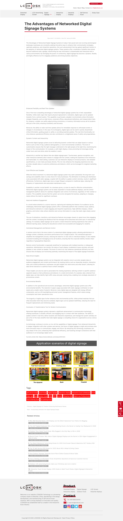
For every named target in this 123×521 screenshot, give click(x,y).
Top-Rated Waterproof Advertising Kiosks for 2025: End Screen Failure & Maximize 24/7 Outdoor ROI (62, 443)
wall (36, 396)
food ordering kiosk (33, 399)
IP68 (50, 396)
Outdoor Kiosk (81, 491)
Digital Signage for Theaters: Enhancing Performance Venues (49, 406)
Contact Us (89, 8)
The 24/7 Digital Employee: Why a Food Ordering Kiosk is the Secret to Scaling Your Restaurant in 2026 (63, 426)
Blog (83, 8)
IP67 (54, 396)
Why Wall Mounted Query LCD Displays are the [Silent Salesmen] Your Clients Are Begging (58, 421)
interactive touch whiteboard (81, 392)
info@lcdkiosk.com (97, 8)
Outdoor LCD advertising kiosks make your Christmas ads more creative (53, 464)
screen (60, 396)
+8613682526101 (74, 499)
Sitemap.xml (57, 518)
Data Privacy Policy (68, 518)
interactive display (64, 392)
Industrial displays (96, 491)
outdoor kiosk (43, 396)
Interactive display (69, 491)
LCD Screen (94, 489)
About (79, 8)
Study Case (95, 13)
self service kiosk (32, 392)
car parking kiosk (46, 399)
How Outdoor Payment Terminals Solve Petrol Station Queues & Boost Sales (54, 453)
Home (74, 8)
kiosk (93, 392)
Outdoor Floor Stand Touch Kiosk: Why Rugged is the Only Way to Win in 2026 (55, 431)
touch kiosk (42, 392)
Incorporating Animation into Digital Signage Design (45, 409)
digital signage (52, 392)
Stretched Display (69, 489)
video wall (30, 396)
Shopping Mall (67, 396)
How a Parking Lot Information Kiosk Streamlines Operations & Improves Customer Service (59, 459)
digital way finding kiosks (82, 396)
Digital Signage (82, 489)
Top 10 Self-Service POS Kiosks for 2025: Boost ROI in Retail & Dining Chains (54, 448)
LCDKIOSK (37, 518)
